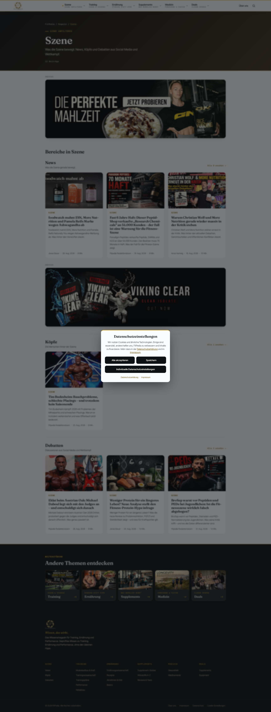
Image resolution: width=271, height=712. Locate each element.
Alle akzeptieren (120, 360)
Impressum (135, 352)
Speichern (151, 360)
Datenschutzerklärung (147, 349)
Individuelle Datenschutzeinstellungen (135, 369)
